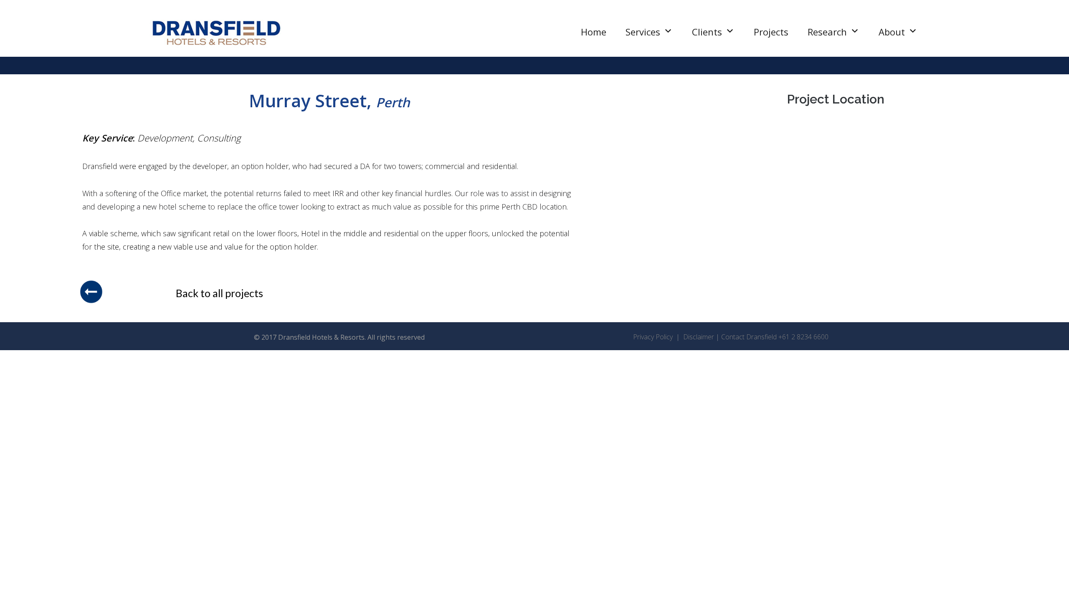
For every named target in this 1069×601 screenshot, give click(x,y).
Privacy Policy (653, 336)
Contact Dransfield (749, 336)
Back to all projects (219, 293)
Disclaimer (699, 336)
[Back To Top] (1048, 581)
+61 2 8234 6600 (803, 336)
